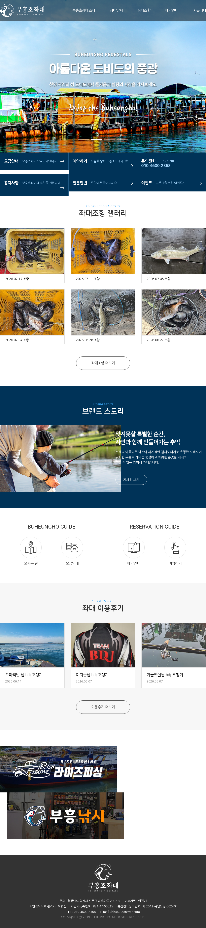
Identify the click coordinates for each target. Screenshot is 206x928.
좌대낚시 (116, 10)
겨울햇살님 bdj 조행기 (165, 675)
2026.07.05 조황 (158, 278)
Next (191, 97)
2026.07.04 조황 (17, 340)
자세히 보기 (131, 479)
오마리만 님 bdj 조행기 (24, 675)
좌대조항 (144, 10)
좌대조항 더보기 (103, 363)
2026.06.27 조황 (158, 340)
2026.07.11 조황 (88, 278)
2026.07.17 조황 (17, 278)
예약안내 (171, 10)
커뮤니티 (199, 10)
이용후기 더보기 (103, 707)
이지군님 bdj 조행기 (92, 675)
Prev (15, 97)
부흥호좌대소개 (83, 10)
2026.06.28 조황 (88, 340)
